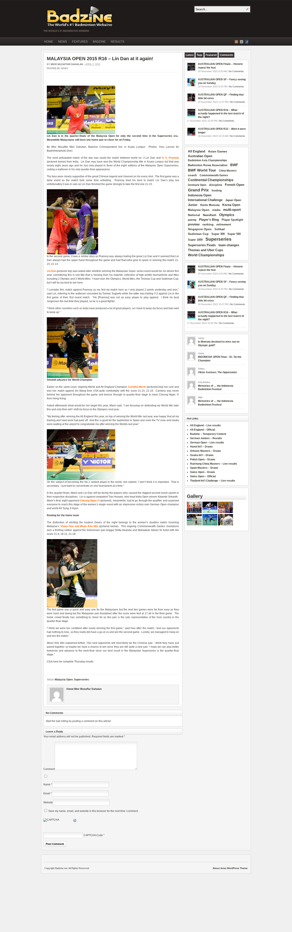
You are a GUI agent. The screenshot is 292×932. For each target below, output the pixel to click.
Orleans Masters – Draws (205, 450)
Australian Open (200, 156)
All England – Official (202, 429)
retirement (223, 224)
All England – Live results (205, 425)
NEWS (62, 41)
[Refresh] (75, 821)
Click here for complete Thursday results (70, 661)
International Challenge (205, 200)
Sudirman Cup (198, 234)
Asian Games (217, 151)
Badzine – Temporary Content (208, 433)
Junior (193, 205)
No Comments (236, 71)
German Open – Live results (207, 442)
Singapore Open (200, 229)
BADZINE (99, 41)
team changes (228, 245)
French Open (234, 184)
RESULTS (117, 41)
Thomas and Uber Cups (205, 250)
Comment (49, 769)
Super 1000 (195, 239)
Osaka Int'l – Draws (202, 455)
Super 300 (218, 234)
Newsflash (209, 215)
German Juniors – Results (206, 438)
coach (192, 175)
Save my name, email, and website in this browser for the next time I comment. (93, 811)
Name (46, 784)
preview (194, 224)
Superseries (164, 135)
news (64, 68)
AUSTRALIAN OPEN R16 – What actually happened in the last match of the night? (221, 114)
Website (48, 802)
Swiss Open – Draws (202, 472)
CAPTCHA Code (93, 835)
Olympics (226, 215)
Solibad (219, 229)
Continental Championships (210, 180)
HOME (48, 41)
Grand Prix (198, 190)
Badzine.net (80, 16)
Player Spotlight (232, 219)
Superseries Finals (202, 245)
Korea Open (231, 205)
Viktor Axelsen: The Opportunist (217, 372)
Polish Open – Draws (202, 459)
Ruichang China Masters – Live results (213, 463)
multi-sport (232, 210)
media (216, 210)
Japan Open (233, 200)
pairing (192, 219)
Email (46, 793)
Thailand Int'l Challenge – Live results (212, 480)
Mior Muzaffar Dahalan (67, 64)
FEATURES (80, 41)
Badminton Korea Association (207, 165)
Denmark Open (197, 184)
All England (196, 151)
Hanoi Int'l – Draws (201, 446)
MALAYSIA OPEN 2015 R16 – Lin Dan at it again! (100, 58)
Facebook (246, 41)
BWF (234, 165)
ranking (208, 224)
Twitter (241, 41)
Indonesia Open (199, 195)
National (194, 215)
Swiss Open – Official (203, 476)
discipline (215, 184)
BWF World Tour (202, 170)
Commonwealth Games (214, 175)
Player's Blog (209, 219)
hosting (217, 190)
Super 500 (234, 234)
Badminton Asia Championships (207, 160)
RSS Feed (236, 41)
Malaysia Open (105, 135)
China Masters (228, 170)
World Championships (206, 255)
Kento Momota (210, 205)
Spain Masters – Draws (204, 467)
